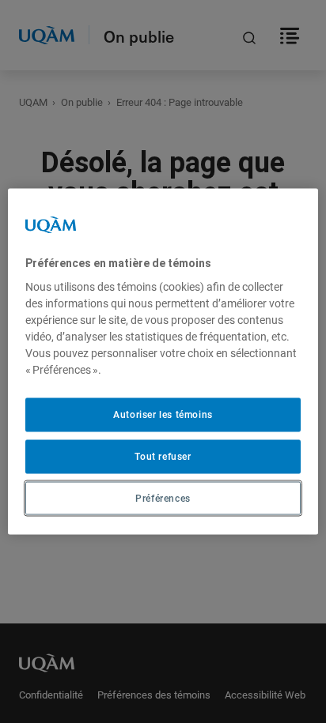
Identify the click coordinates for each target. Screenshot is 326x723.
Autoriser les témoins (163, 414)
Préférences (163, 497)
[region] (162, 361)
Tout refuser (163, 455)
